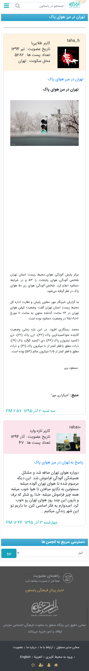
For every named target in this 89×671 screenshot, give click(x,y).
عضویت (18, 647)
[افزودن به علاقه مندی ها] (33, 665)
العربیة (38, 657)
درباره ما (31, 647)
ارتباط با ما (46, 647)
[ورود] (48, 665)
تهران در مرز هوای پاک (65, 79)
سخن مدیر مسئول (67, 647)
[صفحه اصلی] (56, 665)
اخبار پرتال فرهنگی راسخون (44, 590)
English (25, 657)
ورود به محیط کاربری (59, 657)
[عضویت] (41, 665)
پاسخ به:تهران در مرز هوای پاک (58, 462)
